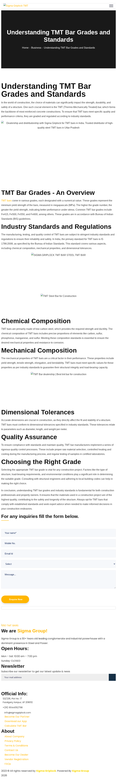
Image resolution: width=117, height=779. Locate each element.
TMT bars (6, 200)
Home (25, 47)
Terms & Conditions (16, 745)
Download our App (15, 721)
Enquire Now (15, 599)
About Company (14, 736)
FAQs (7, 764)
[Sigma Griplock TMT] (16, 5)
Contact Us (11, 750)
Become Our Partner (17, 716)
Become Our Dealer (16, 754)
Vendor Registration (16, 759)
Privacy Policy (12, 741)
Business (36, 47)
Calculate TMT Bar (15, 726)
